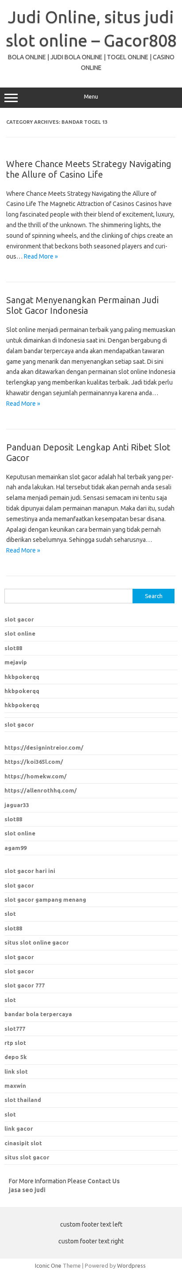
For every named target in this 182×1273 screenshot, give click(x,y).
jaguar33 (16, 805)
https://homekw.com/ (35, 776)
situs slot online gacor (36, 942)
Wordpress (131, 1265)
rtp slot (15, 1043)
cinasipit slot (23, 1143)
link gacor (18, 1128)
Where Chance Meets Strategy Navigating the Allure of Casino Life (88, 169)
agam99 (15, 848)
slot (10, 914)
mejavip (15, 662)
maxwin (15, 1085)
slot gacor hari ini (29, 871)
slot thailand (22, 1100)
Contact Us (103, 1181)
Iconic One (48, 1265)
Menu (91, 96)
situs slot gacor (26, 1157)
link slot (16, 1071)
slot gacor (19, 619)
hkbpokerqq (21, 677)
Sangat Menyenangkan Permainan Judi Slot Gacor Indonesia (82, 305)
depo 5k (15, 1057)
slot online (19, 633)
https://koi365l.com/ (33, 761)
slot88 (13, 648)
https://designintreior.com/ (43, 747)
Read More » (41, 256)
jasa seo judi (27, 1189)
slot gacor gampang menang (45, 899)
